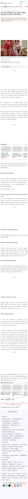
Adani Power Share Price (6, 421)
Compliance (4, 477)
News (9, 6)
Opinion (10, 468)
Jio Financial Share (13, 439)
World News (18, 466)
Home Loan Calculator (14, 448)
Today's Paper (4, 473)
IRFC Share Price (15, 421)
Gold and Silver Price (10, 431)
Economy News (20, 468)
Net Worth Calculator (23, 444)
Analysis (12, 6)
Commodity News (5, 464)
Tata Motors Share (5, 439)
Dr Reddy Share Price (5, 425)
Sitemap (21, 477)
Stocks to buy (15, 429)
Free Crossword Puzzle (6, 457)
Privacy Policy (18, 473)
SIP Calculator (11, 446)
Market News (16, 462)
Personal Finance (19, 6)
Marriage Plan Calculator (16, 450)
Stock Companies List (5, 455)
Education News (4, 468)
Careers (3, 479)
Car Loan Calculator (5, 448)
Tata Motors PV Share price (6, 423)
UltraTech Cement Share (17, 437)
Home (2, 6)
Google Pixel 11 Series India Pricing (8, 433)
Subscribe (25, 477)
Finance (5, 6)
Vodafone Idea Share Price (15, 425)
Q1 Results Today (21, 429)
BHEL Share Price (16, 423)
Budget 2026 (15, 470)
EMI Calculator (4, 446)
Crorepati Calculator (14, 444)
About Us (9, 473)
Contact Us (9, 477)
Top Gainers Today (5, 435)
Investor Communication (11, 475)
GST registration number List (21, 475)
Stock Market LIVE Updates (6, 429)
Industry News (24, 466)
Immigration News (12, 464)
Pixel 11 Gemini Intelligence (6, 437)
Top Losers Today (18, 433)
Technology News (12, 466)
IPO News (21, 462)
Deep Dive (11, 435)
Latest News (4, 462)
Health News (15, 468)
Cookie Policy (24, 473)
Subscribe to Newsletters (14, 455)
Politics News (9, 470)
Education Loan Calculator (6, 450)
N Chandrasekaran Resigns (18, 435)
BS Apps (7, 479)
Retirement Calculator (18, 446)
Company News (10, 462)
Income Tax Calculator (6, 444)
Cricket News (19, 464)
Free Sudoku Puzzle (23, 455)
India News (4, 470)
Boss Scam (3, 431)
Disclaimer (4, 475)
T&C (13, 473)
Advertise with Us (15, 477)
